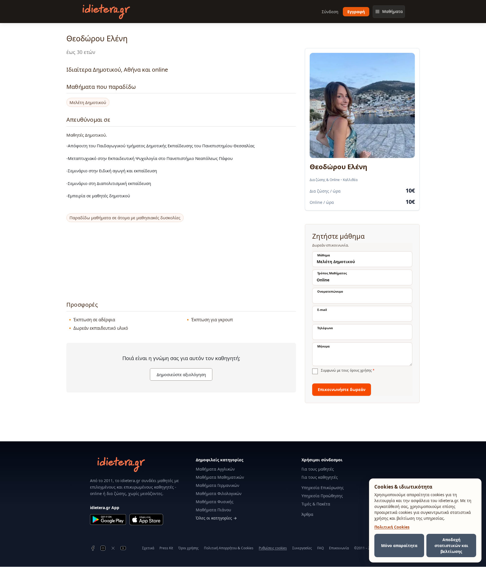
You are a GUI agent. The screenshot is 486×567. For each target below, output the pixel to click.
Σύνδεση (330, 11)
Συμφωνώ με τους (347, 370)
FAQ (320, 548)
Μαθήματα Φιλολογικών (219, 493)
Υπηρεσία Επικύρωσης (323, 487)
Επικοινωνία (339, 548)
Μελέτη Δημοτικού (87, 102)
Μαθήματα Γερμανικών (217, 485)
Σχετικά (148, 548)
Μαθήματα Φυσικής (214, 501)
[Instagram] (103, 548)
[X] (113, 548)
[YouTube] (123, 548)
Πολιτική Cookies (392, 527)
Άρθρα (307, 514)
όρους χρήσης (361, 370)
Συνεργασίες (302, 548)
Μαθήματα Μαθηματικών (220, 477)
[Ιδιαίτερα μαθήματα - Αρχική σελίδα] (106, 11)
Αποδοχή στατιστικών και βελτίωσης (451, 545)
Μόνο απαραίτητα (399, 545)
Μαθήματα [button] (392, 11)
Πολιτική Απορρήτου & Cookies (228, 548)
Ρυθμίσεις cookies (273, 548)
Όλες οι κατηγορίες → (216, 518)
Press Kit (166, 548)
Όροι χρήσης (188, 548)
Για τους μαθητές (318, 469)
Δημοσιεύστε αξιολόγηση (181, 374)
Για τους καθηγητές (320, 477)
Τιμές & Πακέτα (316, 504)
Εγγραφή (356, 11)
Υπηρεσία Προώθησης (322, 495)
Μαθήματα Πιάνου (213, 509)
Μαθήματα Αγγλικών (215, 469)
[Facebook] (93, 548)
